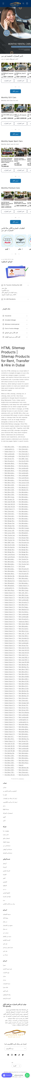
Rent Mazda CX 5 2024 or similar (15, 578)
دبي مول (5, 929)
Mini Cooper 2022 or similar (13, 499)
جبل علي (5, 944)
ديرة (4, 900)
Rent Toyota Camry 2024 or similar (15, 537)
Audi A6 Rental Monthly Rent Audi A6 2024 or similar (7, 203)
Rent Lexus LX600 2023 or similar (15, 530)
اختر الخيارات (7, 80)
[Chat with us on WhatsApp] (27, 1075)
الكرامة (4, 874)
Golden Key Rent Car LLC (14, 1072)
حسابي (4, 787)
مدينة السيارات (6, 983)
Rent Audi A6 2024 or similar (13, 506)
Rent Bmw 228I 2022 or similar (14, 490)
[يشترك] (25, 1049)
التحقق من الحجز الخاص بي (9, 791)
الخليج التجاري (6, 893)
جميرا (4, 965)
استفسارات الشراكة (8, 813)
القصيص (5, 882)
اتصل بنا (5, 795)
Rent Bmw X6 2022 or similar (14, 739)
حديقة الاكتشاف (7, 914)
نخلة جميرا (5, 987)
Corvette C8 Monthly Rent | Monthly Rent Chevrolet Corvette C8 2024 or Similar (7, 160)
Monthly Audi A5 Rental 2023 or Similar (20, 203)
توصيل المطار (6, 842)
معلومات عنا (6, 831)
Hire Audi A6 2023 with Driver (14, 746)
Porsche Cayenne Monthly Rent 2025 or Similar (20, 160)
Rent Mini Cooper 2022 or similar (15, 497)
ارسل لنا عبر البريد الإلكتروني (10, 802)
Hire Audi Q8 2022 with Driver (14, 748)
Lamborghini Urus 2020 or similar (15, 449)
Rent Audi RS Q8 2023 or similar (15, 501)
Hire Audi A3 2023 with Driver (14, 743)
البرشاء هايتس (6, 871)
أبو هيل (4, 863)
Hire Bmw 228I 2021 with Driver (14, 755)
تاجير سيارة (6, 834)
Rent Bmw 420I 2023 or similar (14, 485)
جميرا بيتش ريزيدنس (8, 947)
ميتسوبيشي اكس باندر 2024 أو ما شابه (20, 115)
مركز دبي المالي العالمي (9, 904)
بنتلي (19, 249)
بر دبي (4, 889)
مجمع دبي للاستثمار (7, 925)
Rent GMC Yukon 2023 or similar (15, 542)
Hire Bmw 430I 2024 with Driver (15, 770)
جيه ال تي (5, 955)
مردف (4, 980)
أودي (6, 249)
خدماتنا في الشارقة (7, 853)
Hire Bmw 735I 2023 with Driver (14, 772)
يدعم (4, 806)
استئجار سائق (6, 838)
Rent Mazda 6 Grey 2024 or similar (15, 581)
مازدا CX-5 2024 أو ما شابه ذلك (7, 115)
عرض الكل (15, 91)
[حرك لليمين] (19, 87)
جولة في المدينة (7, 896)
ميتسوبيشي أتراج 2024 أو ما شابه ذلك (7, 74)
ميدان (4, 976)
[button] (3, 3)
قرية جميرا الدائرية (7, 969)
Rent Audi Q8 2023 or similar (13, 504)
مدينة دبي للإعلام (7, 936)
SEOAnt (21, 779)
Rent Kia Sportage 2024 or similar (15, 547)
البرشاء (5, 867)
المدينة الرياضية (7, 998)
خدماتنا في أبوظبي (7, 849)
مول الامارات (6, 972)
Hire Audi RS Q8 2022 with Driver (15, 751)
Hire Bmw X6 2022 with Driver (14, 775)
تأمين (4, 820)
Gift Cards (22, 566)
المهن (4, 817)
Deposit (21, 765)
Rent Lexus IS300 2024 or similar (15, 533)
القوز (4, 878)
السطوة (5, 885)
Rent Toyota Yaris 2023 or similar (15, 540)
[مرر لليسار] (12, 87)
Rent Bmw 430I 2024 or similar (14, 446)
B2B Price (6, 809)
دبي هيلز (5, 921)
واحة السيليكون (6, 994)
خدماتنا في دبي (6, 845)
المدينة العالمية (6, 940)
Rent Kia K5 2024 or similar (13, 545)
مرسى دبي (5, 932)
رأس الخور (5, 991)
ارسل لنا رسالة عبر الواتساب (10, 798)
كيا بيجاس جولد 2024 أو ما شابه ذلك (20, 74)
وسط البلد (5, 918)
